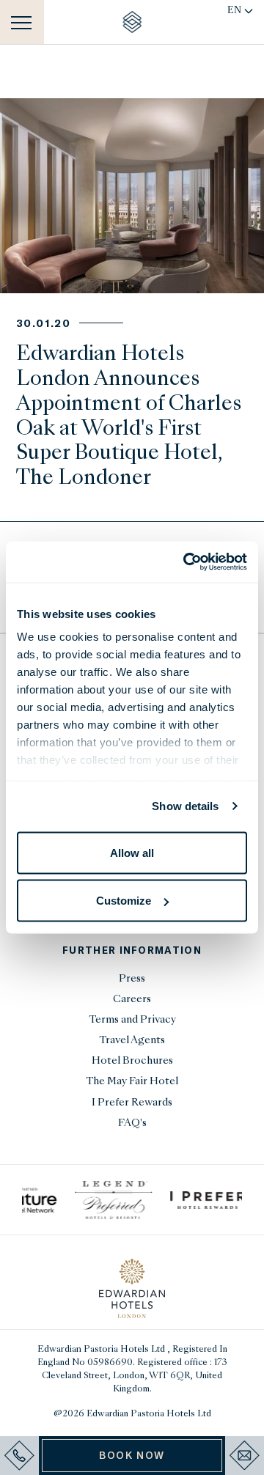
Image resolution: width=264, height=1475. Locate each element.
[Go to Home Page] (132, 22)
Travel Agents (132, 1040)
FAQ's (132, 1123)
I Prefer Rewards (132, 1103)
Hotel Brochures (132, 1061)
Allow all (132, 852)
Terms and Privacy (132, 1020)
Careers (132, 999)
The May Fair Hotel (132, 1081)
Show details (185, 806)
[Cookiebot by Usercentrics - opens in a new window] (186, 562)
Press (132, 979)
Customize (123, 900)
